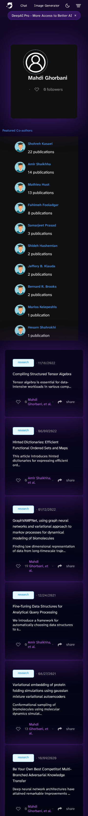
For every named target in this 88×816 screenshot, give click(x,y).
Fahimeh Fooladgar (43, 205)
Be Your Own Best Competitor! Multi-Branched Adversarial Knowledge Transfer (42, 775)
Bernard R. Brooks (42, 286)
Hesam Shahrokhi (42, 327)
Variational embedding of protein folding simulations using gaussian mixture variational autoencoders (40, 690)
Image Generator (46, 5)
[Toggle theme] (67, 6)
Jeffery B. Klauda (41, 266)
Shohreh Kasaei (40, 143)
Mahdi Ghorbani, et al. (39, 401)
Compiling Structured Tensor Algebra (42, 373)
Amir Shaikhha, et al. (39, 480)
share (70, 402)
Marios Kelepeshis (42, 307)
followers (53, 89)
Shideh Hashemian (42, 245)
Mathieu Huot (38, 184)
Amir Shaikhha (39, 164)
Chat (24, 5)
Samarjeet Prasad (42, 225)
